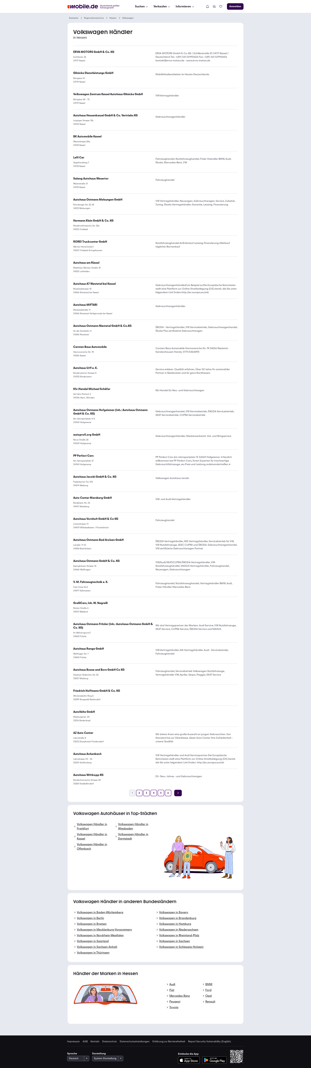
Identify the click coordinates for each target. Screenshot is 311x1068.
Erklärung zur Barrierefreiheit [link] (168, 1041)
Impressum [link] (73, 1041)
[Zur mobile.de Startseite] (96, 6)
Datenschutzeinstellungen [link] (135, 1041)
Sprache (72, 1053)
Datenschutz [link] (109, 1041)
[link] (214, 6)
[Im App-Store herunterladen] (190, 1060)
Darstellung (99, 1053)
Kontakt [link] (95, 1041)
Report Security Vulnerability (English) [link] (209, 1041)
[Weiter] (178, 793)
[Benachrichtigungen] (207, 6)
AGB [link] (85, 1041)
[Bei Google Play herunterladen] (214, 1060)
